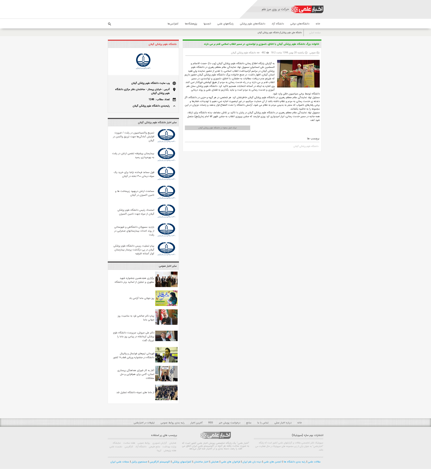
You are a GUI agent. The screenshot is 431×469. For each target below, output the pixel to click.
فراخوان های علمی (230, 462)
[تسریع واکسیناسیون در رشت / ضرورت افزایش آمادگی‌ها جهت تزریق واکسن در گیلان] (166, 143)
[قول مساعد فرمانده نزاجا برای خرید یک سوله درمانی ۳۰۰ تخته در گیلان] (166, 181)
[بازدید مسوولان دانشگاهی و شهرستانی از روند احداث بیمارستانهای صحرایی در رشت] (166, 237)
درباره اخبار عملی (282, 423)
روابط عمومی (143, 443)
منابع (248, 423)
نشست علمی (115, 446)
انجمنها (207, 24)
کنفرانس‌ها (173, 24)
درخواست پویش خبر (229, 423)
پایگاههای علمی (225, 24)
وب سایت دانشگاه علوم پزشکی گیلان (150, 83)
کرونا (159, 450)
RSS (210, 423)
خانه (318, 24)
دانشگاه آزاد (278, 24)
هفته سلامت (129, 443)
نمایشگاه (117, 443)
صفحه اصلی (315, 32)
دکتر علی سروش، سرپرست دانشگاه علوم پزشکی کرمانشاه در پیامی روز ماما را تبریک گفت (133, 336)
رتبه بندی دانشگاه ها (294, 462)
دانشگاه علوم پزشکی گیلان (268, 32)
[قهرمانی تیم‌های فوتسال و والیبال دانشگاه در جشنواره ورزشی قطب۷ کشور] (166, 362)
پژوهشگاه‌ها (191, 24)
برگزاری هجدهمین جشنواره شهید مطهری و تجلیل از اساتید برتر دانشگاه (134, 280)
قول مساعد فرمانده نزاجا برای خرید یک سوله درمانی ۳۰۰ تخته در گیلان (134, 174)
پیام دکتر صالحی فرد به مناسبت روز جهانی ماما (136, 318)
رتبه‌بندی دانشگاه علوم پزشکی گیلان (151, 106)
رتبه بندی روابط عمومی (173, 423)
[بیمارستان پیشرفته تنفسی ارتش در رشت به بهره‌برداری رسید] (166, 162)
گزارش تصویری (159, 443)
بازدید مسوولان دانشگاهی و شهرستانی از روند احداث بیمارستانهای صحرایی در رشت (134, 231)
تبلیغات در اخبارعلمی (144, 423)
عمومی (312, 53)
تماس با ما (263, 423)
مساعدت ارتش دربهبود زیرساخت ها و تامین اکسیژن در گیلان (134, 193)
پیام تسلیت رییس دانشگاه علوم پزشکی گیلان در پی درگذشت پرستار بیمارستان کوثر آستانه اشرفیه (133, 250)
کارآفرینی (128, 446)
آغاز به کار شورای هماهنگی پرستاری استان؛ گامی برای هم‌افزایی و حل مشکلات (135, 374)
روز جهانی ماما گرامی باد (141, 298)
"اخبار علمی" (243, 443)
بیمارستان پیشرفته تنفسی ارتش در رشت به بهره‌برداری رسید (133, 155)
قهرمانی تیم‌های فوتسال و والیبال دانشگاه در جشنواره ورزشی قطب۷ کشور (133, 355)
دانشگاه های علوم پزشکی (291, 32)
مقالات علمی (314, 462)
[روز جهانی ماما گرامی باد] (166, 305)
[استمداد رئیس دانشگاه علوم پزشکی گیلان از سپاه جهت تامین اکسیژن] (166, 218)
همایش (172, 443)
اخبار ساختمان (200, 462)
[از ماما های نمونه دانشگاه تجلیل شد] (166, 399)
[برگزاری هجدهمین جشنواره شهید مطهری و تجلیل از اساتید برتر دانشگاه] (166, 286)
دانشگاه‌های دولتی (299, 24)
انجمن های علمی (272, 462)
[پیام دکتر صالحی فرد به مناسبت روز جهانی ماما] (166, 324)
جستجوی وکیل (139, 462)
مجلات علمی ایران (119, 462)
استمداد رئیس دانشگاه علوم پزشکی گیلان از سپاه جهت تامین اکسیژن (136, 212)
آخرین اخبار (196, 423)
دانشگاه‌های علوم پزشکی (252, 24)
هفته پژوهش (169, 450)
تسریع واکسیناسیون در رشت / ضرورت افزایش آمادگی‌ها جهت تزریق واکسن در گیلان (133, 137)
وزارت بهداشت (169, 446)
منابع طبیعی (154, 446)
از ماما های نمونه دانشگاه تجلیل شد (135, 392)
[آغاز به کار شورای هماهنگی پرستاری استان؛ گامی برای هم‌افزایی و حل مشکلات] (166, 381)
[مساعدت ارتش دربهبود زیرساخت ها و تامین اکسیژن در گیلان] (166, 199)
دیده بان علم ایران (251, 462)
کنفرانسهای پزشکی (181, 462)
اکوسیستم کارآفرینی (159, 462)
